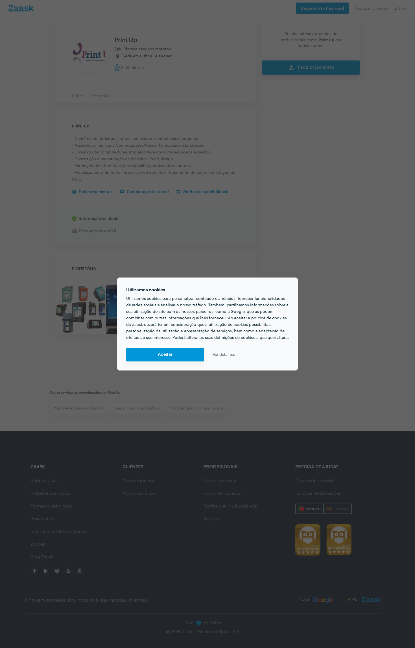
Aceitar (165, 354)
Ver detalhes (224, 355)
